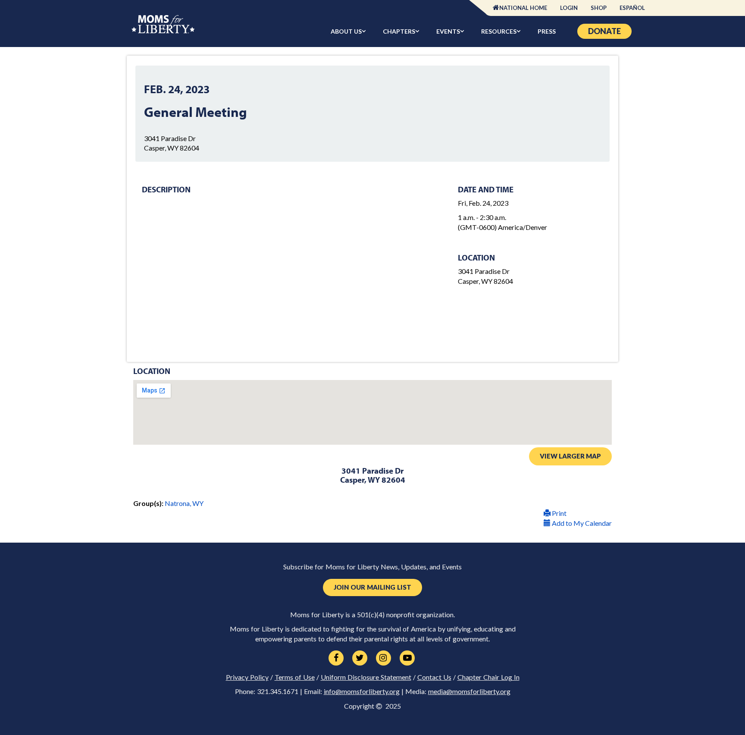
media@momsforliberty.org (469, 691)
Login (569, 7)
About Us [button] (346, 31)
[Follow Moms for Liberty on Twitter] (359, 658)
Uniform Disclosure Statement (366, 677)
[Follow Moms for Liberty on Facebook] (336, 658)
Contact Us (434, 677)
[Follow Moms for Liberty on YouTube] (407, 658)
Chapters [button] (399, 31)
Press (547, 31)
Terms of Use (295, 677)
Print (559, 513)
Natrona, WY (184, 503)
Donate (604, 31)
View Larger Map (570, 456)
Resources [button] (498, 31)
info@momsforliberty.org (362, 691)
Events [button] (448, 31)
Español (632, 7)
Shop (599, 7)
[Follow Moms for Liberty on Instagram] (383, 658)
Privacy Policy (247, 677)
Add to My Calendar (581, 523)
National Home (523, 7)
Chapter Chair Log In (488, 677)
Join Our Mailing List (372, 587)
